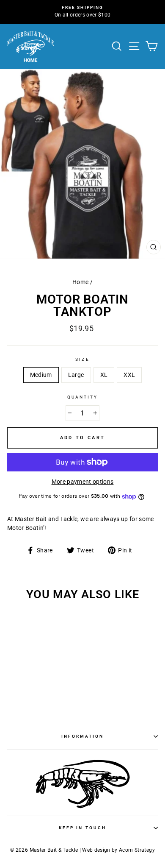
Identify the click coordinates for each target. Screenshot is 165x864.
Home (80, 282)
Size (82, 359)
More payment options (83, 481)
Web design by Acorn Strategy (118, 850)
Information (82, 736)
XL (104, 374)
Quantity (82, 397)
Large (76, 374)
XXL (129, 374)
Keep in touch (82, 827)
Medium (41, 374)
